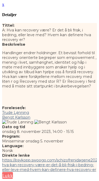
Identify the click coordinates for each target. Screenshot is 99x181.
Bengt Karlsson (16, 117)
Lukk (7, 175)
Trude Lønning (15, 112)
